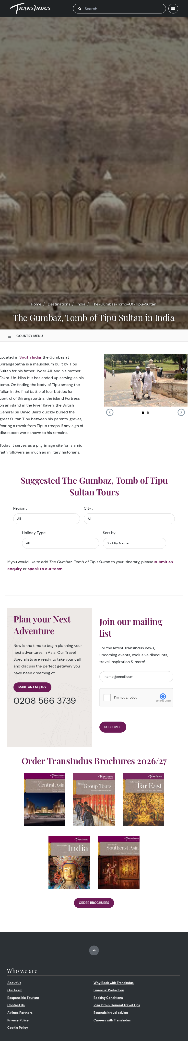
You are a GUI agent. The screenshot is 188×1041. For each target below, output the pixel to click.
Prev (110, 412)
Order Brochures (94, 903)
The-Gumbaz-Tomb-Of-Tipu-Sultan (124, 304)
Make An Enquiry (32, 687)
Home (36, 304)
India (81, 304)
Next (181, 412)
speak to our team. (45, 568)
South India (30, 357)
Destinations (59, 304)
